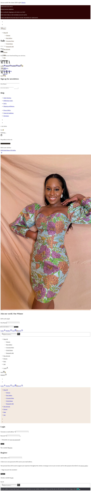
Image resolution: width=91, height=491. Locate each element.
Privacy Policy (7, 110)
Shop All (5, 32)
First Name (3, 84)
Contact (5, 74)
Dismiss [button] (23, 2)
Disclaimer (6, 116)
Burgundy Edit (10, 46)
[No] (79, 489)
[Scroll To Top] (1, 153)
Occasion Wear (10, 41)
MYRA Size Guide (8, 100)
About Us (5, 68)
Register (10, 447)
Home (2, 46)
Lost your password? (15, 439)
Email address (5, 457)
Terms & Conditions (8, 113)
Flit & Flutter (9, 44)
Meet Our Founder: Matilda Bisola (12, 65)
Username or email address (8, 431)
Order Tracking (7, 98)
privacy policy (84, 465)
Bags (4, 361)
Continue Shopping (5, 143)
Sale (4, 58)
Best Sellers (9, 38)
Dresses (8, 35)
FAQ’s (5, 103)
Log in (2, 443)
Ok (77, 489)
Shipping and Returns (8, 106)
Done (2, 51)
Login (11, 478)
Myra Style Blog (7, 71)
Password (3, 435)
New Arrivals (6, 49)
